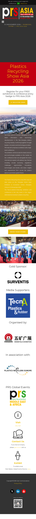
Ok (18, 3)
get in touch (17, 447)
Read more (24, 3)
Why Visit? (18, 425)
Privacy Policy (18, 483)
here (29, 469)
